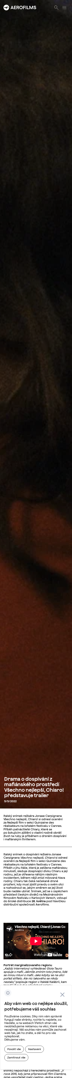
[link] (14, 1049)
